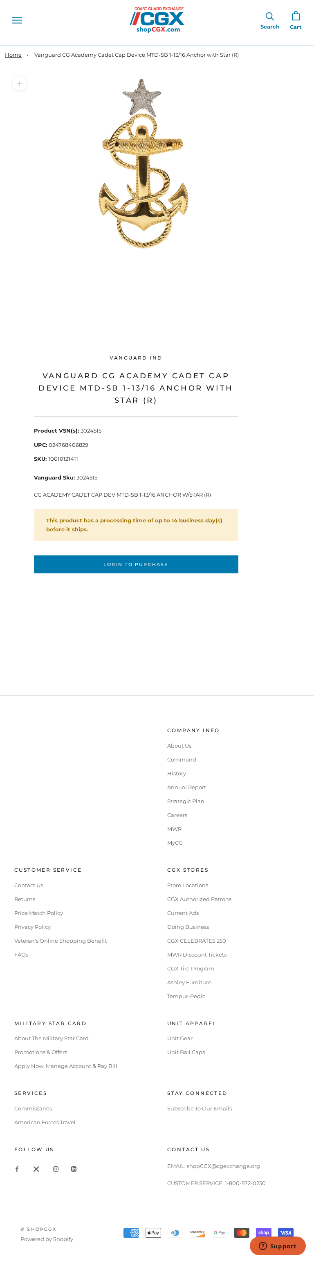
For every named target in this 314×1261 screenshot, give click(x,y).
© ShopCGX (38, 1229)
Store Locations (187, 885)
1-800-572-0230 (245, 1183)
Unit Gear (180, 1038)
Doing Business (188, 927)
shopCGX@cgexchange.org (223, 1166)
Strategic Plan (185, 801)
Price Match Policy (38, 913)
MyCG (175, 843)
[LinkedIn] (73, 1168)
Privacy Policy (32, 927)
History (176, 773)
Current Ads (183, 913)
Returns (24, 899)
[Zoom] (19, 83)
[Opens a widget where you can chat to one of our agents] (277, 1247)
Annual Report (186, 787)
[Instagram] (55, 1168)
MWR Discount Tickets (197, 954)
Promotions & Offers (40, 1052)
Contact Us (28, 885)
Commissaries (33, 1108)
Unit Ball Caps (186, 1052)
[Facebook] (17, 1168)
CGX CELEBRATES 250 (196, 941)
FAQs (21, 954)
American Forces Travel (45, 1122)
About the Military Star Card (51, 1038)
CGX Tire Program (190, 968)
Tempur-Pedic (186, 996)
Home (13, 54)
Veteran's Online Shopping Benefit (60, 941)
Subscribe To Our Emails (199, 1108)
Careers (177, 815)
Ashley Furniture (189, 982)
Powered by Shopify (46, 1239)
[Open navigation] (17, 20)
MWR (174, 829)
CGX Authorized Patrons (199, 899)
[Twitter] (36, 1168)
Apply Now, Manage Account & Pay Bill (65, 1066)
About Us (179, 745)
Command (181, 759)
